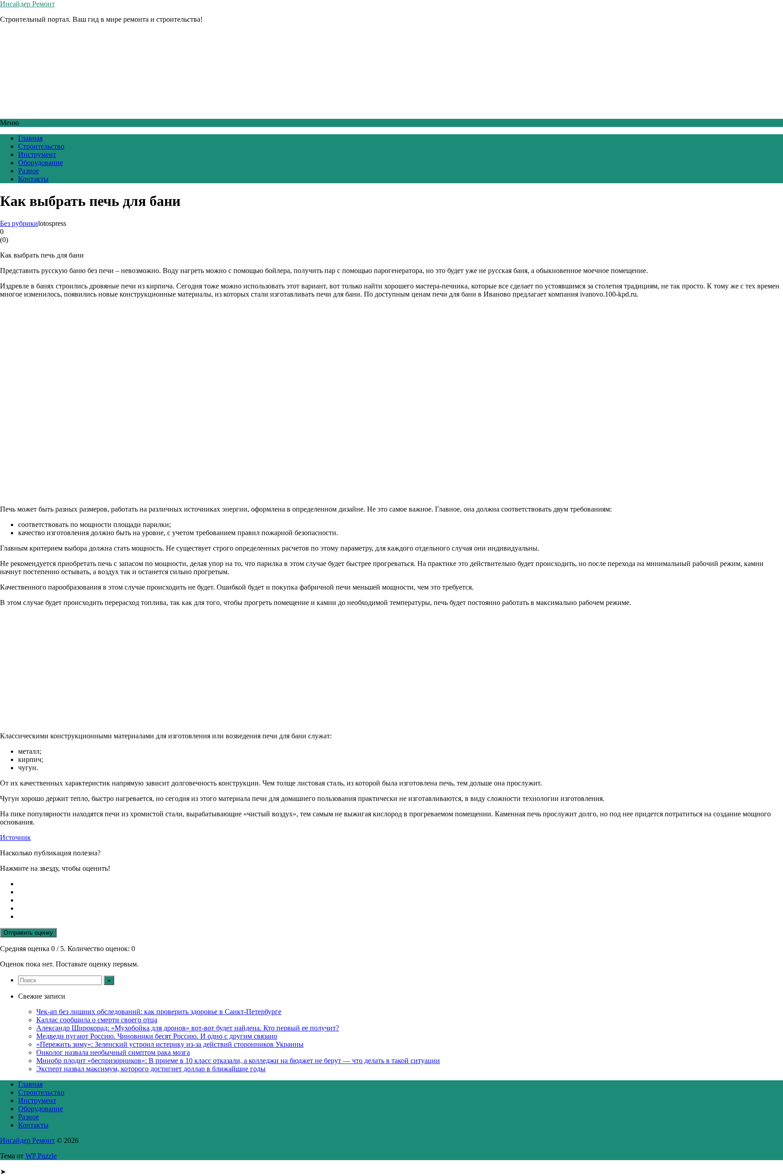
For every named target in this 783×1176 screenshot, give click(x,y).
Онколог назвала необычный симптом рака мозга (113, 1052)
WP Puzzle (41, 1156)
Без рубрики (19, 223)
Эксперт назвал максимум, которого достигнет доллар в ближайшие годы (151, 1069)
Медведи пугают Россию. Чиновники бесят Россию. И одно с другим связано (156, 1036)
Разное (28, 171)
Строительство (41, 146)
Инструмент (37, 154)
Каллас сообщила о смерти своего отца (96, 1020)
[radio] (400, 884)
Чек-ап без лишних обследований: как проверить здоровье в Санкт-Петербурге (158, 1011)
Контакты (33, 179)
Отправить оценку (28, 932)
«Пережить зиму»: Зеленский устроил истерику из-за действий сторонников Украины (170, 1044)
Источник (15, 837)
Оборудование (40, 162)
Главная (30, 138)
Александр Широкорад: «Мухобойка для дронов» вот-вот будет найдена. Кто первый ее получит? (187, 1028)
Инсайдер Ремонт (27, 4)
